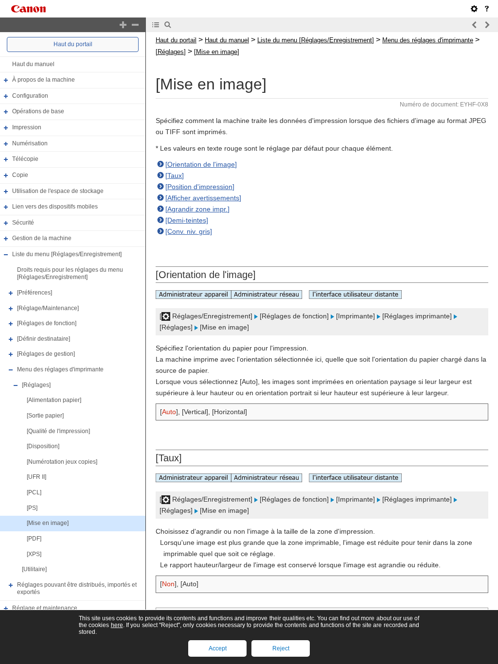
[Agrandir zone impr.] (197, 209)
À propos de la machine (43, 79)
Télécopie (25, 159)
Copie (20, 175)
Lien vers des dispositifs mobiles (55, 206)
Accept (218, 648)
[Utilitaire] (34, 569)
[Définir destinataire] (43, 338)
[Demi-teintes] (186, 220)
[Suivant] (486, 24)
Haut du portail (72, 44)
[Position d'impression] (199, 187)
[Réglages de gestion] (46, 354)
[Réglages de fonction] (46, 323)
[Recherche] (167, 24)
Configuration (30, 95)
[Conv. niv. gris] (188, 231)
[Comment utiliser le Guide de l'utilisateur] (486, 8)
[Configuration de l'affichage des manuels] (474, 8)
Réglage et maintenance (44, 608)
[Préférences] (34, 292)
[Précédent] (474, 24)
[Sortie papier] (45, 415)
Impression (26, 127)
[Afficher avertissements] (203, 198)
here (117, 625)
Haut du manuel (33, 64)
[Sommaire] (155, 24)
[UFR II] (36, 477)
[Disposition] (43, 446)
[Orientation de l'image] (201, 164)
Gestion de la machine (41, 238)
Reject (280, 648)
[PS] (32, 508)
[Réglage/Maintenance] (48, 308)
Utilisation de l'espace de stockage (58, 191)
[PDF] (34, 538)
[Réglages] (36, 385)
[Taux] (174, 175)
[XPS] (34, 554)
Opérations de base (38, 111)
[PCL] (34, 492)
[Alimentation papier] (54, 400)
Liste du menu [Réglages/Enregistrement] (67, 254)
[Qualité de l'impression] (58, 431)
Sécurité (23, 222)
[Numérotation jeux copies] (62, 461)
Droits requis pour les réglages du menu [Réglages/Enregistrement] (70, 273)
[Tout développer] (123, 24)
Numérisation (30, 143)
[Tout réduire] (135, 24)
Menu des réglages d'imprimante (60, 369)
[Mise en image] (48, 523)
